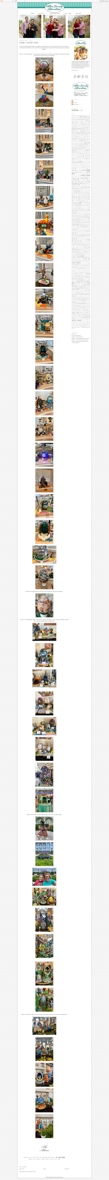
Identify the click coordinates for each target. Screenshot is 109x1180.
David (84, 172)
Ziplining (83, 327)
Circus (88, 154)
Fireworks (73, 196)
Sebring (82, 285)
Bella (81, 131)
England (78, 13)
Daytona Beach (86, 173)
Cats (82, 148)
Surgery (83, 299)
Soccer (86, 290)
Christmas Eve (86, 152)
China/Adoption (54, 13)
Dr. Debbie (81, 184)
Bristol (79, 141)
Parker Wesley (83, 263)
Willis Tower (88, 322)
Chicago (86, 149)
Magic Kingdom (81, 244)
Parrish (88, 263)
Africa (77, 118)
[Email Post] (56, 1157)
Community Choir (86, 161)
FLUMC (83, 197)
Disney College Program (84, 179)
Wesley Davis (74, 322)
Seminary (87, 286)
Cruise (73, 168)
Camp (85, 144)
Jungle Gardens (79, 230)
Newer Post (21, 1168)
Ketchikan (77, 234)
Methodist (77, 247)
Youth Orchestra (77, 327)
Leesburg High (76, 240)
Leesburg (88, 239)
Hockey (84, 221)
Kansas (87, 231)
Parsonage (75, 264)
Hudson (74, 225)
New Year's (78, 253)
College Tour (74, 159)
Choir (83, 150)
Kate (73, 101)
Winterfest (80, 323)
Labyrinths (88, 235)
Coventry (77, 167)
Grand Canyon (80, 213)
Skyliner (81, 290)
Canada (83, 145)
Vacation (74, 312)
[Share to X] (61, 1157)
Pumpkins (88, 272)
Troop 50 (76, 308)
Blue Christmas (80, 135)
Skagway (76, 290)
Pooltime (82, 268)
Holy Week (57, 1159)
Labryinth (76, 235)
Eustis (88, 188)
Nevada (88, 252)
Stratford (74, 298)
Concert (88, 162)
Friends (80, 201)
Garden (73, 205)
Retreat (84, 276)
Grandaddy (80, 214)
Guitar (72, 217)
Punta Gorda (75, 273)
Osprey (78, 260)
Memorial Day (86, 245)
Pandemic (81, 261)
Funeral (73, 204)
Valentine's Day (74, 313)
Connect (80, 163)
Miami (85, 247)
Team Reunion (86, 302)
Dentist (78, 178)
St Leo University (80, 295)
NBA (82, 252)
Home (32, 13)
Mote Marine (86, 248)
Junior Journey (86, 230)
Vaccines (86, 312)
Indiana (89, 226)
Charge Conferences (75, 149)
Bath (88, 128)
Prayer (88, 269)
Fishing (79, 196)
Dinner (89, 178)
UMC (85, 309)
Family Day (82, 191)
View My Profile (75, 70)
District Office (80, 182)
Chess (82, 149)
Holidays (74, 222)
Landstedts (74, 239)
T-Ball (82, 300)
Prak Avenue (82, 269)
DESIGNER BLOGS (58, 1177)
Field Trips (81, 195)
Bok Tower (80, 136)
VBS (84, 313)
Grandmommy (74, 215)
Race (84, 273)
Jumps (74, 230)
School (88, 282)
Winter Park (75, 323)
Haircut (76, 217)
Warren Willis (85, 317)
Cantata (87, 145)
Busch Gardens (74, 144)
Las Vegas (82, 239)
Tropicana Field (81, 308)
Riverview (82, 277)
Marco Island (88, 244)
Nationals (74, 252)
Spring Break (83, 294)
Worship (85, 324)
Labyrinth (82, 235)
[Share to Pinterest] (64, 1157)
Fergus (88, 193)
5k (84, 115)
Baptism (86, 127)
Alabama (80, 118)
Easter (51, 1159)
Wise (84, 323)
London (74, 243)
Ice (75, 226)
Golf (77, 209)
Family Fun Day (77, 192)
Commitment (74, 161)
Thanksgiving (80, 303)
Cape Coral (74, 146)
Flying (88, 197)
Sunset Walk (78, 299)
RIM (75, 277)
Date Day (73, 172)
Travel (79, 307)
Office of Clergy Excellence (79, 257)
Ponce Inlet (74, 268)
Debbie (38, 1159)
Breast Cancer (74, 141)
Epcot (75, 188)
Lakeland (73, 238)
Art (87, 123)
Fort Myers (88, 198)
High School (78, 219)
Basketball (79, 128)
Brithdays (83, 141)
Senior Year (78, 287)
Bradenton (81, 140)
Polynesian (88, 267)
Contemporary (86, 163)
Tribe (82, 307)
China (73, 150)
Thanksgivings (88, 303)
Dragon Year (87, 184)
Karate (73, 232)
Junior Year (73, 231)
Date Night (80, 172)
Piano (84, 265)
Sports (77, 294)
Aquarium (79, 123)
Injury (74, 227)
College (86, 158)
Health (86, 218)
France (87, 200)
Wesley (74, 320)
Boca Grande (74, 136)
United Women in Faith (77, 311)
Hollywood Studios (80, 222)
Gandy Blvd (87, 204)
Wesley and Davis (85, 320)
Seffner (73, 286)
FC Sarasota (82, 193)
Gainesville (77, 204)
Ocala (79, 256)
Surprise (88, 299)
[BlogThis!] (60, 1157)
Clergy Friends (74, 157)
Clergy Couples (84, 155)
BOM (85, 136)
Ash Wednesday (83, 124)
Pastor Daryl (74, 102)
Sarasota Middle (77, 282)
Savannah (83, 282)
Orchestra (73, 258)
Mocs (81, 248)
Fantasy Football (84, 192)
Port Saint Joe (75, 269)
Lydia (76, 244)
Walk (88, 316)
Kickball (81, 234)
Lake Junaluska (80, 236)
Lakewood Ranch (81, 238)
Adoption (81, 116)
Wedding (81, 319)
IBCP (72, 226)
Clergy (78, 155)
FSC (83, 202)
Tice (73, 304)
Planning (79, 267)
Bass (85, 128)
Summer (86, 298)
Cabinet (80, 144)
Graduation (74, 213)
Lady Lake (74, 236)
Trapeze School (74, 307)
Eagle (74, 187)
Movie (80, 249)
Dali (77, 170)
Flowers (79, 197)
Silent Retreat (81, 289)
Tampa (73, 302)
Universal (83, 311)
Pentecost (87, 264)
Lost (83, 243)
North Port (75, 256)
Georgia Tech (84, 208)
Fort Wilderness (77, 200)
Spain (84, 293)
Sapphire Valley (79, 281)
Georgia (79, 208)
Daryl (84, 170)
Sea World (73, 285)
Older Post (67, 1168)
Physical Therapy (79, 265)
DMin (83, 183)
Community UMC (76, 162)
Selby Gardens (82, 286)
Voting (84, 316)
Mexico (81, 247)
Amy (34, 1159)
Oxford (82, 260)
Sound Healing (79, 291)
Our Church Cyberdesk (76, 335)
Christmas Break (78, 152)
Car (78, 146)
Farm (89, 192)
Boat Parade (87, 135)
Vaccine (81, 312)
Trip (86, 307)
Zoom (72, 328)
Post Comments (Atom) (30, 1171)
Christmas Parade (74, 153)
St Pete (86, 295)
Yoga (72, 327)
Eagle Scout (78, 187)
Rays (72, 274)
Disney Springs (74, 180)
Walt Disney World (79, 317)
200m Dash (75, 115)
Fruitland (87, 201)
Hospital (89, 223)
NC (84, 252)
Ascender (77, 124)
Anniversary (87, 120)
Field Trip (75, 195)
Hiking (73, 221)
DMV (88, 183)
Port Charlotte (88, 268)
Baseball (73, 128)
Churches (84, 154)
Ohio (88, 257)
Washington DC (75, 319)
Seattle (79, 285)
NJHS (84, 253)
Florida (83, 196)
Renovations (78, 276)
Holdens (88, 221)
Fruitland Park (75, 202)
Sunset (73, 299)
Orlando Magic (74, 260)
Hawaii (77, 218)
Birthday (79, 133)
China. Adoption (78, 150)
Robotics (84, 278)
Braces (76, 140)
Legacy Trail (83, 240)
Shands (83, 287)
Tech (72, 303)
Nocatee (87, 253)
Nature (78, 252)
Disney (74, 179)
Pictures (88, 265)
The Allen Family (35, 1157)
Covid (82, 167)
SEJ (77, 286)
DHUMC (83, 178)
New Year (73, 253)
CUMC (73, 170)
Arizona (83, 123)
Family (75, 191)
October (85, 256)
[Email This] (58, 1157)
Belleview (73, 132)
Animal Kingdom (86, 119)
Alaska (84, 118)
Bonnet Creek (78, 137)
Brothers (87, 141)
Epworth (79, 188)
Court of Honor (82, 166)
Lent (73, 241)
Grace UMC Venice (80, 210)
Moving (84, 249)
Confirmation (75, 163)
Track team (83, 306)
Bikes (74, 133)
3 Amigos (80, 115)
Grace (85, 209)
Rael (87, 273)
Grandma (86, 214)
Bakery (77, 127)
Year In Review (80, 325)
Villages (80, 316)
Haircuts (80, 217)
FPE (83, 200)
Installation (78, 227)
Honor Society (84, 223)
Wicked (84, 322)
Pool (78, 268)
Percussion (73, 265)
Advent (87, 116)
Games (83, 204)
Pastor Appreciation (82, 264)
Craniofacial (87, 167)
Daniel (80, 170)
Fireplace (87, 195)
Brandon (87, 140)
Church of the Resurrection (77, 154)
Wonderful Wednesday (78, 324)
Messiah (73, 247)
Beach (73, 129)
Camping (79, 145)
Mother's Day (74, 249)
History (81, 221)
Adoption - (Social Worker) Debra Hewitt (80, 339)
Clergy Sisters (86, 157)
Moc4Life (77, 248)
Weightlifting (87, 319)
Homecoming (77, 223)
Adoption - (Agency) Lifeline (77, 336)
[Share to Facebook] (63, 1157)
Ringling (78, 277)
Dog (72, 184)
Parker (74, 263)
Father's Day (75, 193)
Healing (82, 218)
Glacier (89, 208)
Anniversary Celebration (79, 122)
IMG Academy (83, 226)
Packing (86, 260)
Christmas (87, 150)
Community (79, 161)
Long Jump (79, 243)
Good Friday (81, 209)
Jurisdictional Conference (81, 231)
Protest (77, 272)
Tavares (81, 302)
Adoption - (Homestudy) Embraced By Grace (80, 338)
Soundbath (85, 291)
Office (89, 256)
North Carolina (79, 254)
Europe (84, 188)
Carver (82, 146)
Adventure (73, 118)
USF (88, 311)
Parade (85, 261)
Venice (79, 315)
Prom (83, 270)
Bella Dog (87, 131)
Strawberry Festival (80, 298)
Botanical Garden (86, 137)
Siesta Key (74, 289)
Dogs (77, 184)
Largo (78, 239)
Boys (72, 140)
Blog (76, 135)
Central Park (87, 148)
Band (82, 127)
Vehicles (74, 315)
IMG (77, 226)
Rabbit (80, 273)
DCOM (73, 175)
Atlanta (89, 124)
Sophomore (73, 291)
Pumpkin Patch (82, 272)
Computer (84, 162)
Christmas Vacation (81, 153)
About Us (42, 13)
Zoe (87, 327)
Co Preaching (81, 158)
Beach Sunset (83, 129)
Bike (89, 132)
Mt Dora (87, 249)
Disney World (45, 1159)
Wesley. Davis (79, 322)
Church (88, 153)
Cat (78, 148)
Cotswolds (76, 166)
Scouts (85, 283)
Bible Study (85, 132)
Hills (76, 221)
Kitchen (85, 234)
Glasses (74, 209)
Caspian (73, 148)
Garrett (84, 205)
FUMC (86, 202)
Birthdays (86, 133)
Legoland (88, 240)
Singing (86, 289)
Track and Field (76, 306)
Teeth (75, 303)
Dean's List (77, 175)
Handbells (73, 218)
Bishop (73, 135)
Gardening (79, 205)
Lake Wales (87, 236)
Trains (88, 306)
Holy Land (67, 13)
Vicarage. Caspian (74, 316)
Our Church (74, 333)
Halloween (86, 217)
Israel (84, 227)
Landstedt (87, 238)
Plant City (83, 267)
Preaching (73, 270)
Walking (73, 317)
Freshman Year (74, 201)
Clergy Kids (80, 157)
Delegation (73, 178)
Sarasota (88, 281)
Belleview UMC (79, 132)
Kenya (73, 234)
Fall (72, 191)
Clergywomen (74, 158)
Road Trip (78, 278)
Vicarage (86, 315)
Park (88, 261)
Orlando (85, 258)
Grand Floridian (74, 214)
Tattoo (78, 302)
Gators (77, 206)
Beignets (77, 131)
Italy (88, 227)
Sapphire (73, 281)
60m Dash (87, 115)
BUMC (85, 142)
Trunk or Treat (88, 308)
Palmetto (76, 261)
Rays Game (77, 274)
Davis (88, 172)
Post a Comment (23, 1166)
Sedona (87, 285)
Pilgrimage (75, 267)
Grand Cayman (86, 213)
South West (78, 293)
